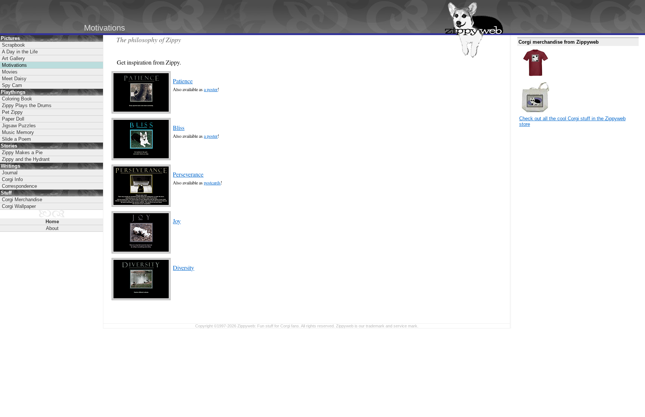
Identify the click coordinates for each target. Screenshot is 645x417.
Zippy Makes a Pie (22, 152)
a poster (211, 89)
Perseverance (188, 174)
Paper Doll (13, 119)
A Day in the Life (20, 52)
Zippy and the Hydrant (26, 159)
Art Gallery (13, 58)
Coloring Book (17, 99)
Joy (177, 221)
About (52, 228)
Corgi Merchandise (22, 199)
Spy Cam (12, 85)
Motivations (14, 65)
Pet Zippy (12, 112)
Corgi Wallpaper (19, 206)
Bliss (178, 127)
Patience (183, 81)
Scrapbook (13, 45)
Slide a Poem (16, 139)
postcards (212, 183)
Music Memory (18, 132)
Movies (10, 72)
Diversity (183, 267)
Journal (10, 172)
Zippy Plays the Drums (27, 105)
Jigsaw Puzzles (19, 125)
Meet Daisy (14, 78)
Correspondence (19, 186)
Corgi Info (12, 179)
